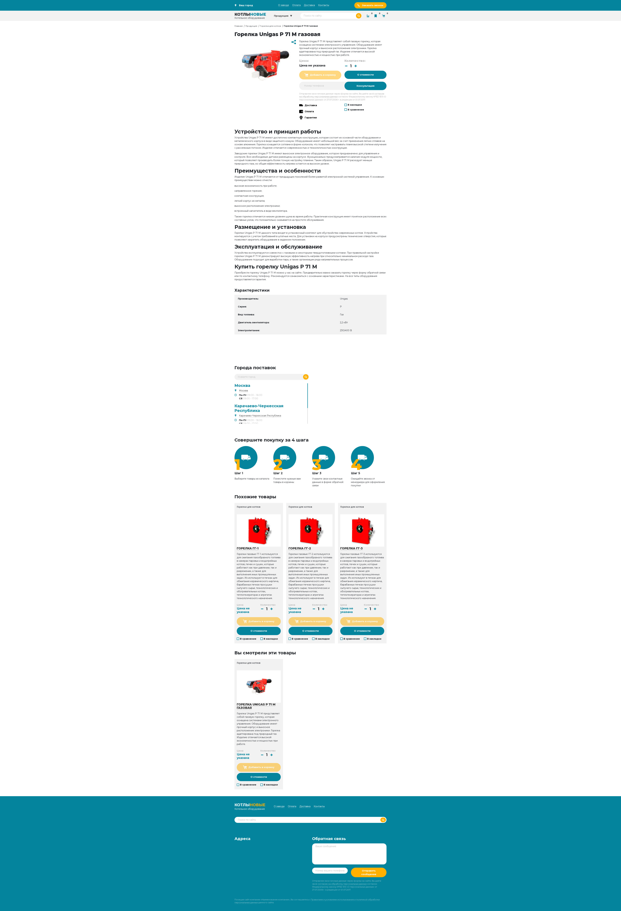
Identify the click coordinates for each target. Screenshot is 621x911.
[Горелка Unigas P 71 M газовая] (259, 686)
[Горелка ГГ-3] (362, 530)
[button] (355, 66)
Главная (238, 26)
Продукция (251, 26)
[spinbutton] (350, 66)
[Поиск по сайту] (358, 15)
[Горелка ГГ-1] (259, 530)
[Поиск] (306, 377)
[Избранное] (376, 15)
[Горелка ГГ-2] (310, 530)
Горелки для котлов (270, 26)
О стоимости (365, 74)
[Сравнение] (368, 15)
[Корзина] (384, 15)
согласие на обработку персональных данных (342, 884)
